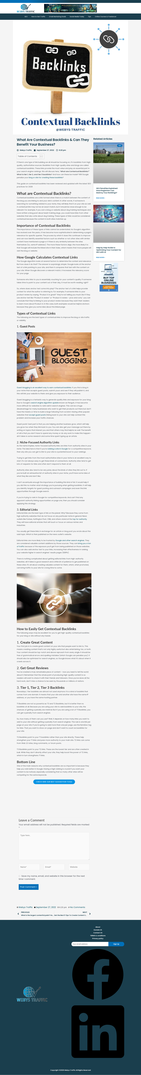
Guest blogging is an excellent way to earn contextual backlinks (44, 387)
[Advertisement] (54, 802)
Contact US (97, 933)
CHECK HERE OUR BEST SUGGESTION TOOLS (54, 782)
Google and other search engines (69, 540)
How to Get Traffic (38, 16)
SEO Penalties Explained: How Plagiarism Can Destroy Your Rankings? (107, 190)
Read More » (100, 198)
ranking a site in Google (57, 449)
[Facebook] (97, 1000)
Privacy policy (97, 938)
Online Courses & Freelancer (105, 16)
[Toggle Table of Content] (40, 156)
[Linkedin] (97, 1061)
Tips (89, 16)
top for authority (80, 519)
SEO (26, 16)
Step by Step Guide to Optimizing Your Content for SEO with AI (108, 249)
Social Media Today (77, 16)
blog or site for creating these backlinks (46, 177)
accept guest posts (37, 415)
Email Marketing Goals (57, 16)
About (97, 927)
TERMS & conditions (98, 936)
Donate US (98, 930)
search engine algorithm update (45, 403)
